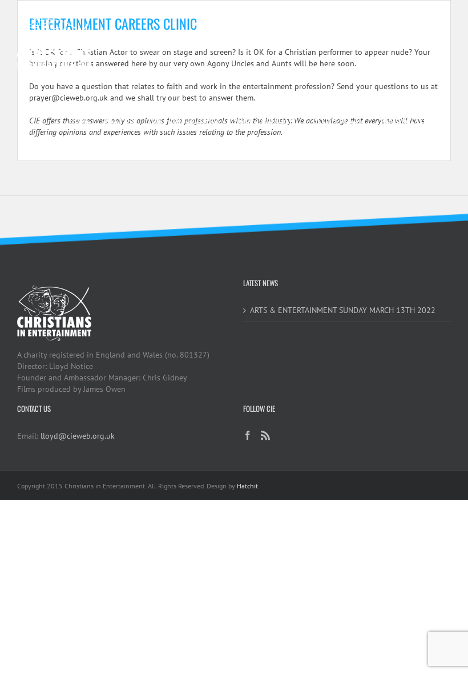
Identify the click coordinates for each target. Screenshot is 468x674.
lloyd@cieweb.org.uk (78, 436)
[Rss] (265, 435)
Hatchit (247, 486)
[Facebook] (247, 435)
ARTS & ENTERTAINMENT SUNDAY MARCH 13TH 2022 (342, 310)
